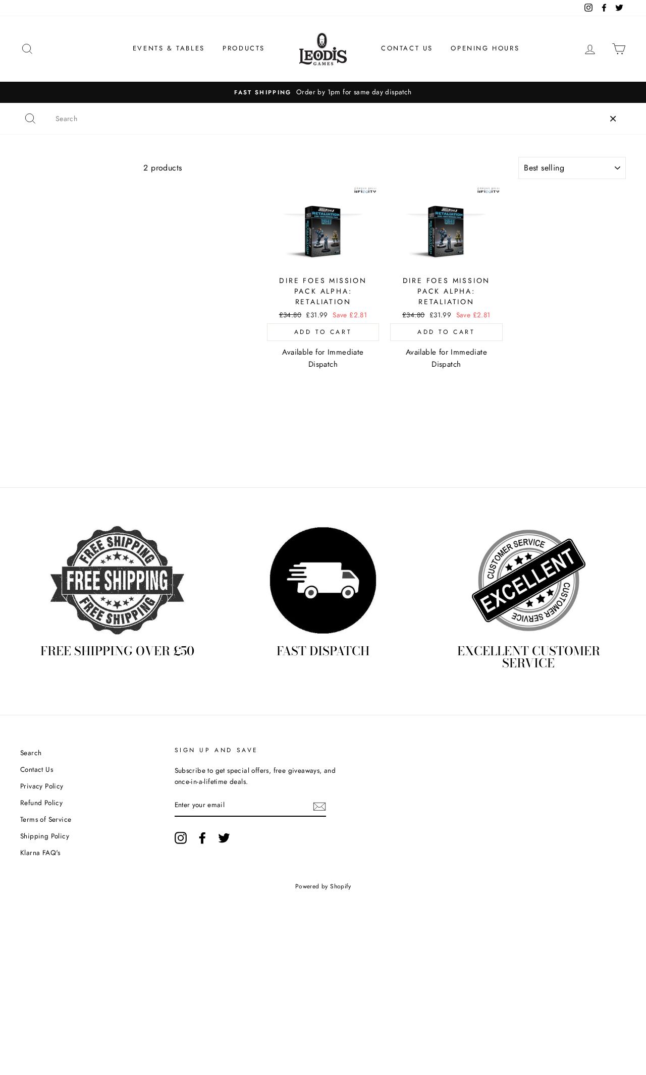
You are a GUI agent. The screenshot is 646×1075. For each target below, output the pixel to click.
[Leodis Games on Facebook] (202, 838)
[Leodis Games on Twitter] (224, 838)
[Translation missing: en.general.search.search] (30, 118)
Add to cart (323, 331)
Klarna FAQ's (40, 852)
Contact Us (407, 48)
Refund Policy (41, 803)
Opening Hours (485, 48)
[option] (323, 92)
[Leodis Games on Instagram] (181, 838)
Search (30, 753)
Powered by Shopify (323, 886)
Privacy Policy (42, 786)
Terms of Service (45, 819)
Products (244, 48)
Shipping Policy (44, 836)
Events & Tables (169, 48)
